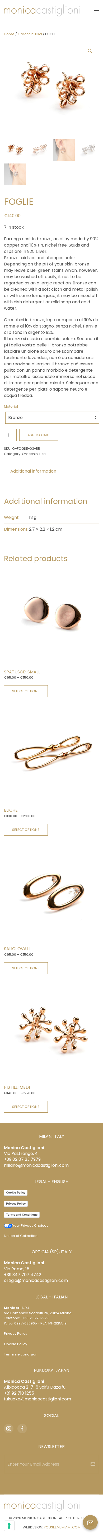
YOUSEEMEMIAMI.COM (62, 1527)
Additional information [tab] (33, 471)
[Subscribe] (93, 1464)
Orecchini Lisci (30, 34)
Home (9, 34)
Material (11, 406)
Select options (26, 691)
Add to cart (38, 434)
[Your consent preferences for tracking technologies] (9, 1526)
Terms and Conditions (22, 1214)
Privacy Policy (16, 1203)
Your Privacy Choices (30, 1225)
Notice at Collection (21, 1235)
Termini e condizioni (21, 1354)
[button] (96, 10)
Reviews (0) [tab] (22, 481)
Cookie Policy (15, 1192)
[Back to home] (42, 10)
